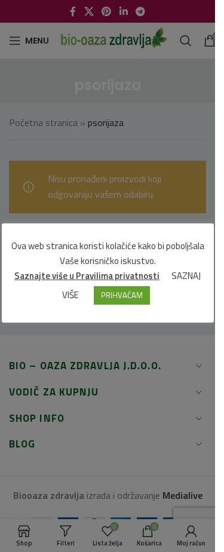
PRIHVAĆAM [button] (122, 295)
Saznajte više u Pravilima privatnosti (86, 276)
